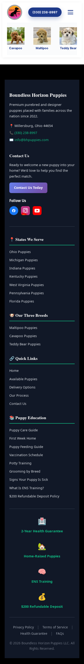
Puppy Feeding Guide (26, 446)
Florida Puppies (21, 301)
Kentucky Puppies (23, 276)
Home (14, 370)
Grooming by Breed (24, 471)
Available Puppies (23, 379)
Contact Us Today (28, 187)
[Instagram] (25, 211)
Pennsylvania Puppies (26, 293)
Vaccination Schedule (26, 455)
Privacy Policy (23, 627)
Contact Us (17, 403)
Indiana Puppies (22, 268)
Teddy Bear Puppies (25, 344)
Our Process (19, 395)
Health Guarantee (33, 633)
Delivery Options (22, 387)
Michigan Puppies (23, 260)
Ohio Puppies (20, 252)
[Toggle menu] (72, 12)
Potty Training (20, 463)
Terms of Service (55, 627)
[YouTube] (37, 211)
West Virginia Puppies (26, 285)
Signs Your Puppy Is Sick (28, 479)
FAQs (60, 633)
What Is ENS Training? (26, 488)
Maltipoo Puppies (23, 327)
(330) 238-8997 (44, 12)
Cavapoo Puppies (23, 336)
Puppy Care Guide (23, 430)
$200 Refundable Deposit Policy (34, 496)
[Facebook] (13, 211)
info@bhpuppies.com (31, 140)
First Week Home (22, 438)
